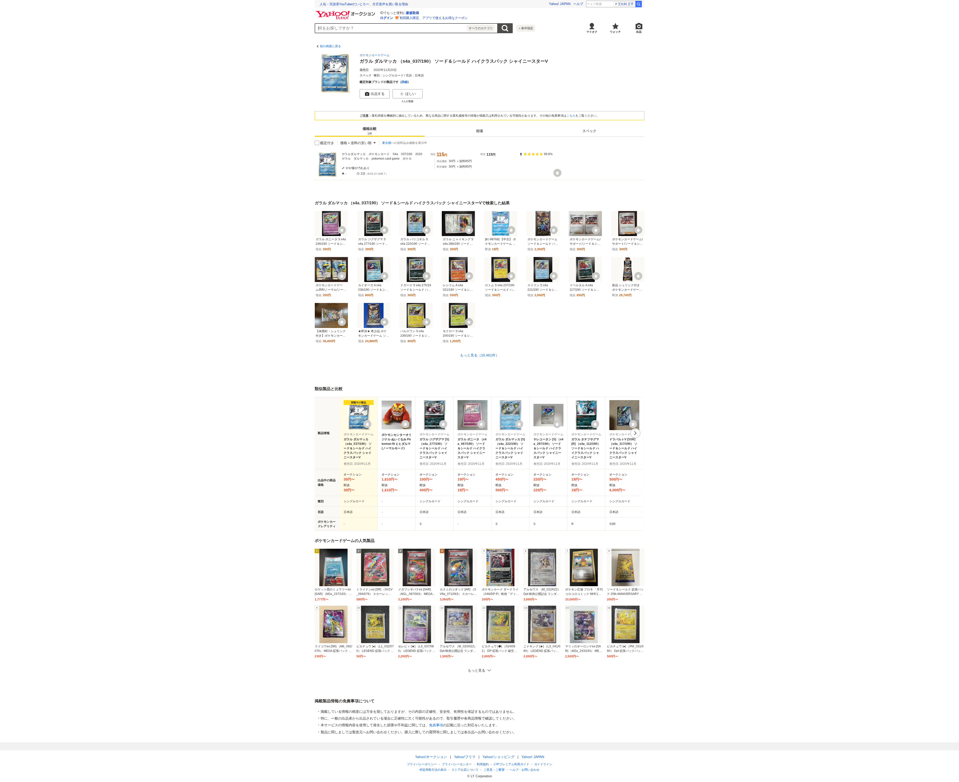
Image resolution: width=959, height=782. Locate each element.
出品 (639, 31)
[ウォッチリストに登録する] (367, 424)
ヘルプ (578, 4)
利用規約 (483, 764)
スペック (589, 131)
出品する (378, 94)
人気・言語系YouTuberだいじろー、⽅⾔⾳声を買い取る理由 (364, 4)
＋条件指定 (525, 28)
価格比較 (370, 131)
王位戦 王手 (626, 4)
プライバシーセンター (457, 764)
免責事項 (436, 725)
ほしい (410, 94)
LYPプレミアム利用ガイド (511, 764)
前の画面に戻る (330, 46)
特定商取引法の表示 (433, 770)
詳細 (405, 82)
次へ (635, 433)
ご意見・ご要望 (493, 770)
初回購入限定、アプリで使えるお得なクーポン (434, 18)
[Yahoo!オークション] (346, 12)
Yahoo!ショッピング (498, 757)
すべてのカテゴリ (481, 28)
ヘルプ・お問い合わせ (524, 770)
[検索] (638, 4)
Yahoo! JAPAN (559, 4)
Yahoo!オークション (431, 757)
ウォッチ (615, 31)
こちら (570, 115)
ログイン (386, 18)
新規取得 (412, 13)
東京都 (386, 142)
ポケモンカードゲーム (375, 55)
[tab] (370, 131)
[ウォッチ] (557, 173)
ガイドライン (543, 764)
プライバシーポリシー (422, 764)
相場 (479, 131)
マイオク (591, 31)
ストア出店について (465, 770)
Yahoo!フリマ (465, 757)
